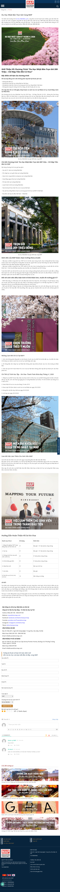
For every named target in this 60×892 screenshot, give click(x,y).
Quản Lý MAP (12, 740)
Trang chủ (3, 9)
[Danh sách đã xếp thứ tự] (17, 729)
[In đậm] (9, 729)
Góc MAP (32, 862)
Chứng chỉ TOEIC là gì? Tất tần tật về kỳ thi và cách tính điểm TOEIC (19, 831)
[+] (30, 729)
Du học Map (7, 839)
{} (28, 729)
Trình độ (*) (5, 694)
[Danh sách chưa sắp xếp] (20, 729)
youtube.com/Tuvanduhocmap (17, 620)
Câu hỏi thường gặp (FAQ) (36, 871)
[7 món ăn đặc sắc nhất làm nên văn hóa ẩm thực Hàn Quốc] (30, 797)
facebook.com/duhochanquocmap (19, 618)
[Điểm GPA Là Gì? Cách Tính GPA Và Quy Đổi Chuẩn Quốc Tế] (30, 813)
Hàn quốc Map (37, 839)
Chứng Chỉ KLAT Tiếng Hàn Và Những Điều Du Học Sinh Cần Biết (19, 782)
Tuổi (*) (3, 664)
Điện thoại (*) (5, 676)
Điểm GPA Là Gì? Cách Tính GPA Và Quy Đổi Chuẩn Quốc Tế (18, 814)
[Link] (26, 729)
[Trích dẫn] (22, 729)
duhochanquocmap (12, 625)
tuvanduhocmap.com (14, 615)
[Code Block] (24, 729)
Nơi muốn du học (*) (7, 688)
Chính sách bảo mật (35, 869)
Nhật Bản (6, 841)
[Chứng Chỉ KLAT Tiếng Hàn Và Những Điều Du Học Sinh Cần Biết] (30, 780)
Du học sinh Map (9, 843)
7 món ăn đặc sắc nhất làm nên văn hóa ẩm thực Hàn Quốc (17, 798)
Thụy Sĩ (35, 841)
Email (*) (4, 682)
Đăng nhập (55, 719)
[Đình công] (15, 729)
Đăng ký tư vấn (7, 705)
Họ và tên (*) (5, 658)
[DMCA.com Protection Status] (7, 880)
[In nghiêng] (11, 729)
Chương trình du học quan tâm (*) (11, 699)
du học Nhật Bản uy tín (22, 19)
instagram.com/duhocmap (17, 623)
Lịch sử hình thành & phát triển (37, 864)
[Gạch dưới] (13, 729)
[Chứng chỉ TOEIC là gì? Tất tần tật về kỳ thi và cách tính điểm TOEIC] (30, 829)
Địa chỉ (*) (4, 670)
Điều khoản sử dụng (35, 867)
